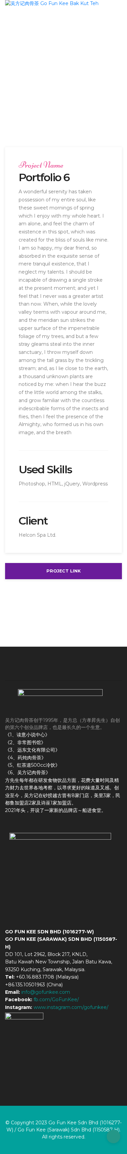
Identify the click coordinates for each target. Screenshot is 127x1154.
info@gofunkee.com (45, 992)
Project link (63, 570)
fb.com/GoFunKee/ (56, 999)
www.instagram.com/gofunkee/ (71, 1007)
